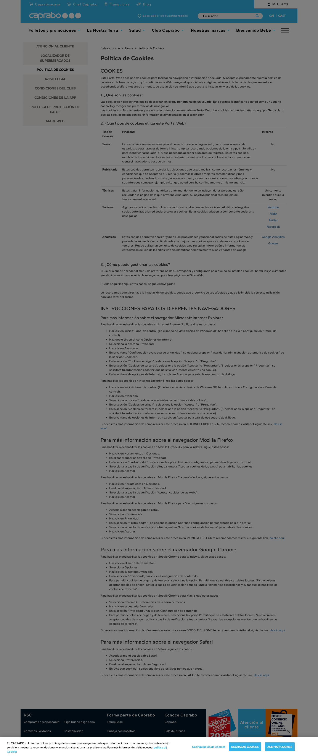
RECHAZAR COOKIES (245, 746)
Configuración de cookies (208, 746)
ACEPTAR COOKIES (279, 746)
